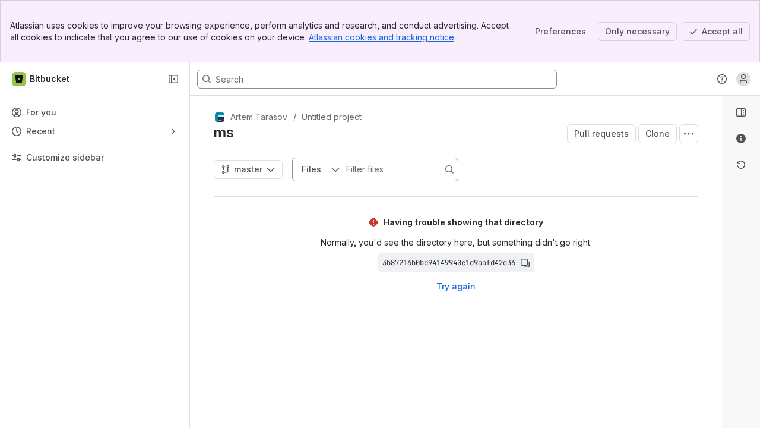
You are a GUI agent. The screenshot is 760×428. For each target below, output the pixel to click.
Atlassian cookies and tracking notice (381, 37)
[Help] (722, 79)
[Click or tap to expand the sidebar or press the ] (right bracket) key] (715, 315)
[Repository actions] (688, 133)
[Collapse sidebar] (173, 79)
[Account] (743, 79)
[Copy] (525, 263)
